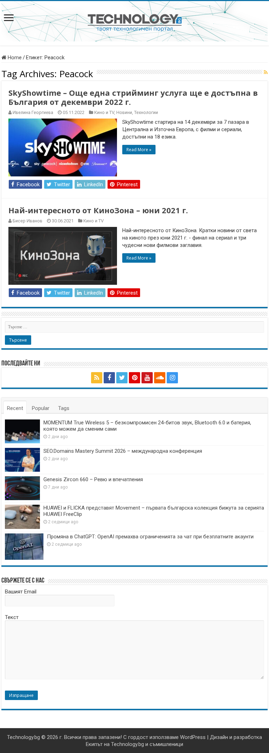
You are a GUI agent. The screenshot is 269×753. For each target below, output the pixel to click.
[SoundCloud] (159, 377)
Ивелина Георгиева (33, 112)
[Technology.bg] (135, 22)
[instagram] (172, 377)
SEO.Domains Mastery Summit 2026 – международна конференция (122, 451)
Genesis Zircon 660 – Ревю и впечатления (93, 479)
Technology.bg (23, 737)
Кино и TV (104, 112)
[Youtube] (147, 377)
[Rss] (96, 377)
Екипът (94, 744)
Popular (40, 408)
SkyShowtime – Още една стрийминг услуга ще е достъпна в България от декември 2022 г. (133, 97)
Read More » (138, 150)
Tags (63, 408)
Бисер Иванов (27, 220)
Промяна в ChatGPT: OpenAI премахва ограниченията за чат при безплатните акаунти (150, 536)
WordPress (193, 737)
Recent (15, 408)
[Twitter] (121, 377)
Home (14, 57)
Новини (124, 112)
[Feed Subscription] (266, 72)
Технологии (146, 112)
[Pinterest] (134, 377)
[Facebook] (109, 377)
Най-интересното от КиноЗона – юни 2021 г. (98, 210)
